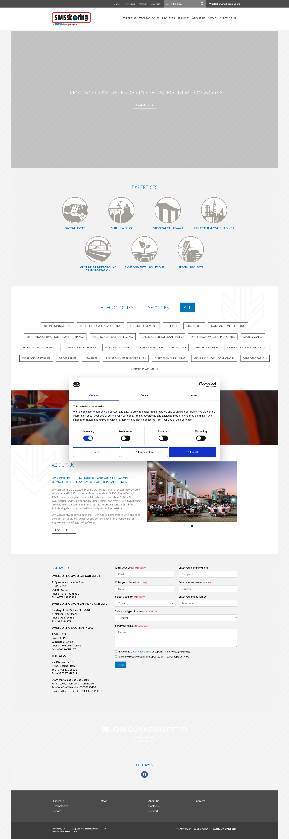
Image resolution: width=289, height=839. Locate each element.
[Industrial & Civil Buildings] (214, 209)
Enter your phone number (193, 596)
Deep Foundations (57, 325)
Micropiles (194, 325)
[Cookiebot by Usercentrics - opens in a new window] (201, 384)
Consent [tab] (94, 395)
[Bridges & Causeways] (168, 209)
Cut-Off (171, 325)
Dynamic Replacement (79, 347)
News (104, 800)
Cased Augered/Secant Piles (162, 336)
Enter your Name (131, 582)
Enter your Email (130, 567)
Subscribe (142, 740)
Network (153, 810)
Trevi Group (130, 4)
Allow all (193, 452)
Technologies (149, 18)
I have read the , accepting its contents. (153, 651)
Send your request (131, 625)
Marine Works (121, 228)
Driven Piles (67, 358)
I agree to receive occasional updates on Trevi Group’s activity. (153, 656)
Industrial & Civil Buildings (214, 228)
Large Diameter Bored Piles (126, 358)
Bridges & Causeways (168, 228)
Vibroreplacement (145, 369)
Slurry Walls (253, 336)
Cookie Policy (201, 829)
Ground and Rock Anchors (214, 358)
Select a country (130, 596)
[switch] (125, 438)
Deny (96, 452)
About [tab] (194, 395)
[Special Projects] (191, 248)
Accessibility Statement (149, 4)
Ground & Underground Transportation (98, 269)
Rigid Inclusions (117, 347)
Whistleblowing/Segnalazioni (224, 4)
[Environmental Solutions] (144, 248)
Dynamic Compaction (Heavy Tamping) (55, 336)
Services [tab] (158, 307)
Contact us (227, 18)
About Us (198, 18)
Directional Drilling (170, 358)
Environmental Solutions (144, 267)
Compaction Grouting (228, 325)
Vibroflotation (255, 358)
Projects (168, 18)
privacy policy (143, 651)
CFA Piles (91, 358)
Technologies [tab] (115, 307)
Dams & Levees (75, 228)
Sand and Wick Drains (39, 347)
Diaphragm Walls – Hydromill (213, 336)
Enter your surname (196, 582)
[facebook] (144, 774)
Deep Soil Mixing (206, 347)
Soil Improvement (143, 325)
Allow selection (145, 452)
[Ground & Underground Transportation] (98, 248)
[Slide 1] (192, 526)
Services (183, 18)
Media (212, 18)
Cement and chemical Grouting (162, 347)
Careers (118, 4)
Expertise (129, 18)
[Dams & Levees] (75, 209)
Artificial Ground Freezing (112, 336)
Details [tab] (144, 395)
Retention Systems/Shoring (100, 325)
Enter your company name (193, 567)
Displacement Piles (36, 358)
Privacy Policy (183, 829)
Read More (142, 105)
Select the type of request (136, 611)
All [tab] (187, 307)
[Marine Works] (121, 209)
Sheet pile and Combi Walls (247, 347)
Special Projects (191, 267)
